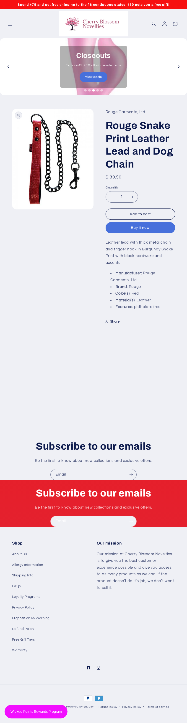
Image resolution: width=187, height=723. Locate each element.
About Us (19, 554)
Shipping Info (23, 575)
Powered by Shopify (80, 706)
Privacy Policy (23, 607)
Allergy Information (27, 565)
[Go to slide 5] (101, 90)
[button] (10, 23)
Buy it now (140, 227)
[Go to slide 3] (93, 90)
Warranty (19, 650)
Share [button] (115, 321)
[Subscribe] (131, 474)
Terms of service (157, 707)
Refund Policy (23, 629)
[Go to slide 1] (85, 90)
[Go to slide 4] (97, 90)
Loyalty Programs (26, 596)
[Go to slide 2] (89, 90)
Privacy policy (131, 707)
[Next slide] (178, 66)
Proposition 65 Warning (31, 618)
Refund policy (108, 707)
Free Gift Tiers (23, 639)
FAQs (16, 586)
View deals (93, 77)
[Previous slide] (8, 66)
